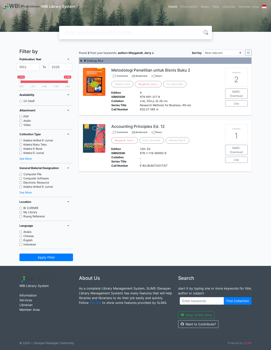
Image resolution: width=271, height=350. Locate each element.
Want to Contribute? (200, 324)
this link (95, 303)
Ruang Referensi (34, 216)
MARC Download (236, 93)
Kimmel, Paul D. (177, 140)
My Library (30, 212)
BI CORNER (30, 208)
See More (25, 158)
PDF (26, 116)
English (28, 240)
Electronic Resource (36, 182)
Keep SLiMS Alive (199, 315)
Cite (236, 103)
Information (189, 7)
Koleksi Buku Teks (35, 144)
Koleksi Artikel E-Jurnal (38, 140)
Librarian (228, 7)
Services (25, 300)
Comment (122, 75)
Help (215, 7)
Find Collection (237, 301)
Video (27, 124)
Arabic (27, 231)
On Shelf (29, 101)
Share (158, 75)
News (205, 7)
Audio (27, 120)
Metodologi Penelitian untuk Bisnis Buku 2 (150, 70)
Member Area (249, 7)
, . (148, 84)
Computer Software (36, 178)
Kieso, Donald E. (152, 140)
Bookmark (141, 75)
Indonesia (29, 244)
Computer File (32, 174)
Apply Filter (46, 257)
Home (172, 7)
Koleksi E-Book (32, 148)
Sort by (197, 52)
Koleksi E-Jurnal (33, 153)
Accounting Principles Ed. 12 (138, 126)
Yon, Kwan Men (174, 84)
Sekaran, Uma (122, 84)
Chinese (28, 236)
